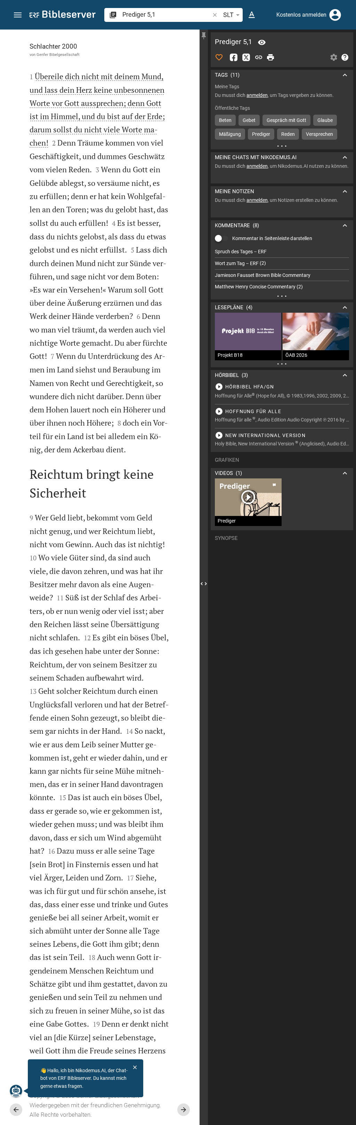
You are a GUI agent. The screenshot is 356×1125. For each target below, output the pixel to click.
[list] (282, 269)
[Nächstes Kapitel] (183, 1109)
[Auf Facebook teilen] (233, 57)
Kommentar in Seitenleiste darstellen (272, 238)
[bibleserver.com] (63, 15)
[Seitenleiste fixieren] (204, 36)
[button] (18, 15)
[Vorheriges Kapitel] (16, 1109)
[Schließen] (135, 1067)
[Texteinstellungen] (252, 15)
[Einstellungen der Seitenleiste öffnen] (333, 57)
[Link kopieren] (258, 57)
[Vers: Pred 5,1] (261, 42)
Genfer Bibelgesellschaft (58, 54)
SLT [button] (228, 14)
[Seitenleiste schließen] (204, 583)
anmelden (257, 95)
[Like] (219, 57)
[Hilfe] (344, 57)
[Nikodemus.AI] (16, 1091)
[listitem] (282, 251)
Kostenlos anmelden (301, 14)
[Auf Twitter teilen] (246, 57)
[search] (167, 14)
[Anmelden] (335, 15)
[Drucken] (270, 57)
